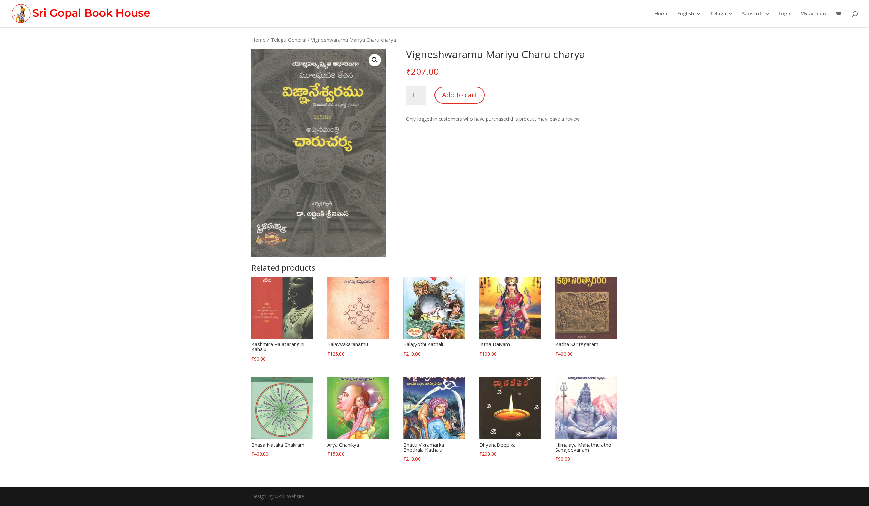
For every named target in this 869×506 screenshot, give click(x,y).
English (685, 14)
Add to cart (459, 95)
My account (814, 14)
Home (661, 14)
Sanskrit (752, 14)
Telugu (718, 14)
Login (785, 14)
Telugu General (288, 39)
